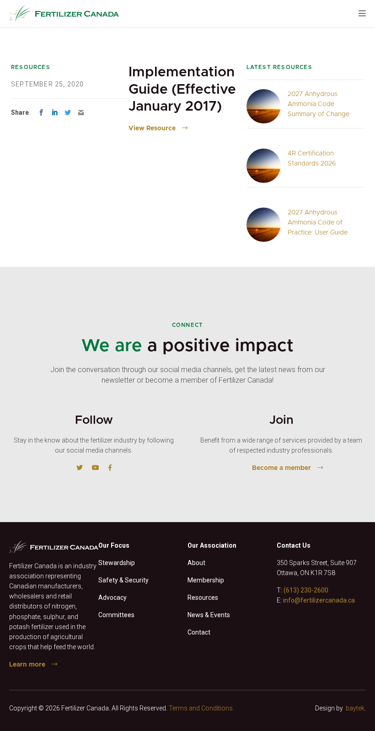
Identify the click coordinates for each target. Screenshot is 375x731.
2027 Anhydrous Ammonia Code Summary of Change (318, 104)
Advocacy (112, 597)
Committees (116, 615)
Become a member (281, 468)
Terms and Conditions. (201, 708)
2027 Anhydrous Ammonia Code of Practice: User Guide (318, 222)
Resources (203, 597)
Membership (206, 580)
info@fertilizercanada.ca (319, 600)
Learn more (27, 665)
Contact (199, 632)
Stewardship (116, 562)
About (196, 562)
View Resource (152, 128)
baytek (355, 708)
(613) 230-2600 (306, 590)
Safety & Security (123, 580)
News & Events (209, 615)
